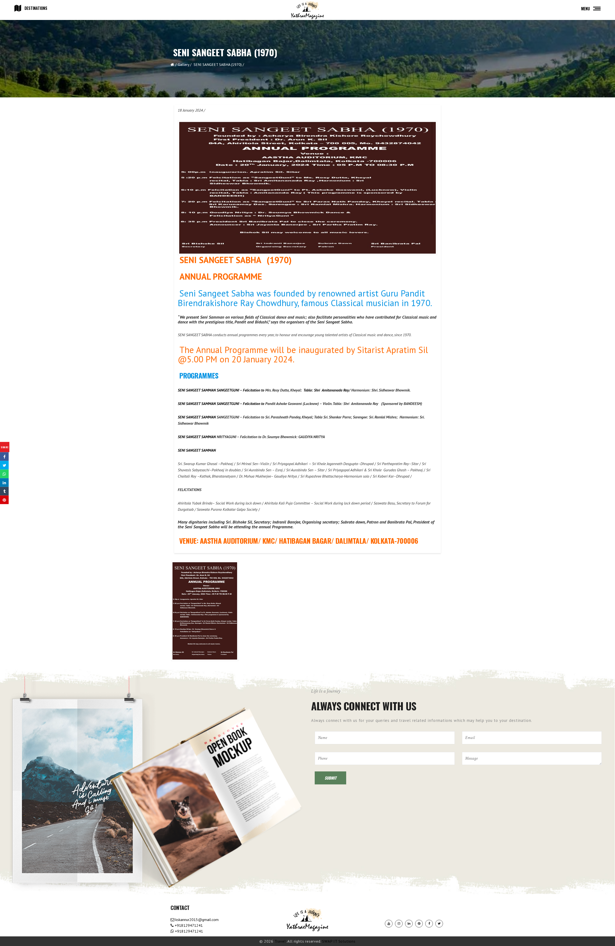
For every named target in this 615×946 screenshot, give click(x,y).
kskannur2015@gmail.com (196, 919)
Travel (280, 941)
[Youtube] (389, 923)
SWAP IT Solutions (339, 941)
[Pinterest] (419, 923)
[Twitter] (439, 923)
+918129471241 (188, 925)
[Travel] (307, 10)
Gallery (183, 64)
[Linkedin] (409, 923)
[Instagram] (399, 923)
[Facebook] (429, 923)
